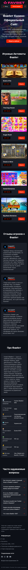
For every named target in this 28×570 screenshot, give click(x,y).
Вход (6, 6)
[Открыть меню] (25, 6)
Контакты (4, 541)
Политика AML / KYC (7, 544)
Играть (21, 84)
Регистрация (16, 6)
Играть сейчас (14, 41)
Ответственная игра (7, 549)
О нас (3, 539)
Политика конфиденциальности (11, 546)
